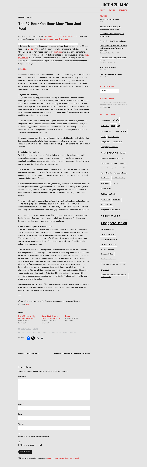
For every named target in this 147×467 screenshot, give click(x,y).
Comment (22, 376)
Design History (117, 142)
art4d (113, 126)
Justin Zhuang (115, 5)
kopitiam (45, 332)
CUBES (116, 131)
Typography (105, 270)
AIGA (116, 119)
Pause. (67, 316)
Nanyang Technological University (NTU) (113, 168)
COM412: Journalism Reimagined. (55, 39)
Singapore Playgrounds (107, 249)
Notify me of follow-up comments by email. (34, 436)
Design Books (105, 142)
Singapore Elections (107, 229)
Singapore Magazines (108, 234)
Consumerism (26, 332)
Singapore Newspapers (109, 239)
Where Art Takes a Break (108, 67)
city (118, 126)
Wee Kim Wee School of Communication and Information (113, 276)
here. (28, 304)
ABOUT (102, 10)
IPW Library (106, 107)
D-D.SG (103, 137)
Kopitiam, (31, 49)
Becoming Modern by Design (109, 19)
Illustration (36, 332)
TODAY (122, 264)
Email (21, 414)
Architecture (105, 126)
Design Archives (113, 137)
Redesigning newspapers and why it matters (71, 353)
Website (21, 424)
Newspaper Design (120, 173)
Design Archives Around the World (111, 74)
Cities (23, 329)
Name (21, 404)
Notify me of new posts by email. (30, 445)
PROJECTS (123, 10)
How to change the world (29, 353)
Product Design (106, 189)
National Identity (55, 332)
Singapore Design (114, 223)
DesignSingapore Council (109, 147)
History (123, 153)
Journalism (114, 163)
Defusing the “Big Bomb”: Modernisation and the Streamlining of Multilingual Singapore (113, 48)
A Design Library (106, 120)
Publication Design (109, 194)
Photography (105, 183)
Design (35, 329)
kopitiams (58, 52)
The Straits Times (109, 264)
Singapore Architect (106, 204)
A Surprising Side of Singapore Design (113, 41)
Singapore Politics (107, 254)
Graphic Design (109, 152)
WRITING (112, 10)
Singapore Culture (110, 215)
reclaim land (116, 200)
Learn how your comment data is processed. (63, 458)
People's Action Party (118, 178)
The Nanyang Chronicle (108, 259)
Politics (115, 183)
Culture (28, 329)
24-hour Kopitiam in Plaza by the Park (59, 36)
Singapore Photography (108, 244)
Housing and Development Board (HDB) (112, 158)
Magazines (123, 163)
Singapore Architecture (110, 209)
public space (105, 200)
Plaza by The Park (69, 332)
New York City (105, 178)
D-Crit (123, 131)
